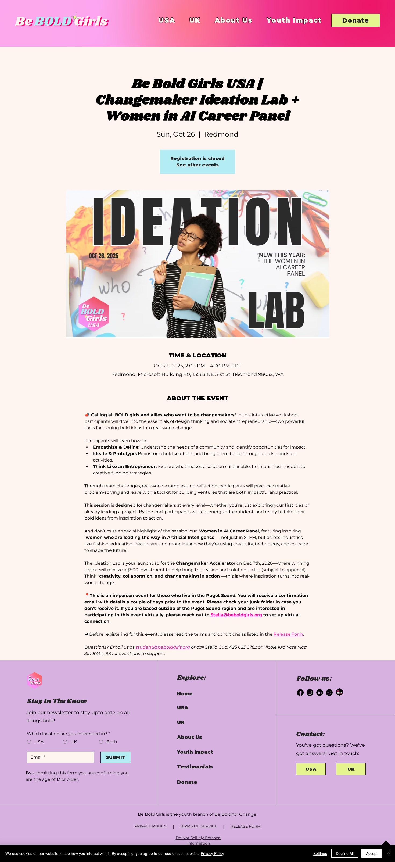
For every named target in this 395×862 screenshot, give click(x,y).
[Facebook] (300, 692)
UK (181, 722)
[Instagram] (310, 692)
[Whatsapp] (329, 692)
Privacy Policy (212, 853)
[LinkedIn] (319, 692)
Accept (372, 853)
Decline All (345, 853)
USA (182, 708)
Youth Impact (195, 752)
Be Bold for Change (235, 814)
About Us (189, 737)
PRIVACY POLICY (150, 826)
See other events (197, 164)
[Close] (388, 853)
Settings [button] (320, 853)
